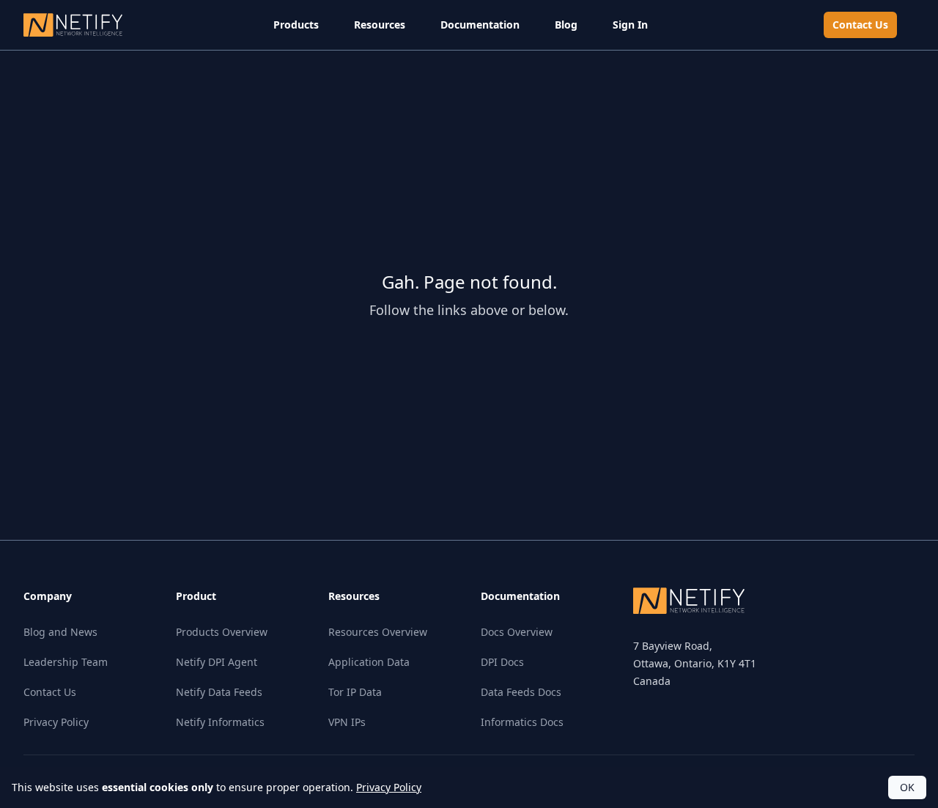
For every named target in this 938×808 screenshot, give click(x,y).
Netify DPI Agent (216, 662)
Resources (379, 24)
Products (296, 24)
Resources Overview (377, 632)
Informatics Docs (522, 722)
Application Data (369, 662)
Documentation (480, 24)
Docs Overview (517, 632)
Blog (566, 24)
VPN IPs (347, 722)
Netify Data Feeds (219, 692)
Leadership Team (65, 662)
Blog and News (60, 632)
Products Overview (221, 632)
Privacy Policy (56, 722)
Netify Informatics (220, 722)
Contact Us (860, 24)
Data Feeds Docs (521, 692)
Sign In (630, 24)
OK (907, 787)
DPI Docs (502, 662)
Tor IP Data (355, 692)
